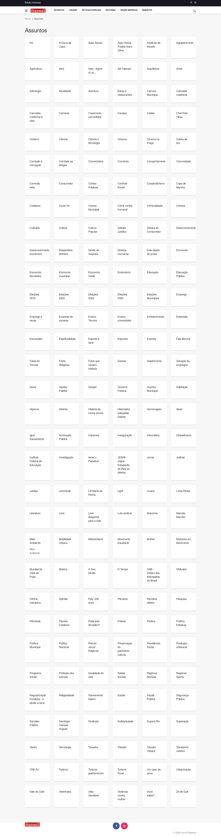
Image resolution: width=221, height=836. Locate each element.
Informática (153, 435)
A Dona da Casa (65, 44)
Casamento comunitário (94, 115)
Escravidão (36, 339)
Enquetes (147, 10)
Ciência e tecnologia (94, 141)
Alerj (61, 68)
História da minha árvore (95, 411)
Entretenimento (155, 316)
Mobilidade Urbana (65, 541)
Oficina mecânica (35, 600)
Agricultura (36, 68)
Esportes (123, 339)
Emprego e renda (36, 318)
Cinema (122, 139)
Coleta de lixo (181, 141)
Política (151, 621)
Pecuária (122, 599)
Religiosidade (66, 695)
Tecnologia (65, 747)
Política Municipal (35, 645)
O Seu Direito (92, 571)
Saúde (121, 695)
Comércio (123, 161)
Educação (152, 272)
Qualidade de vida (95, 675)
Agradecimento (184, 43)
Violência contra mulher (123, 795)
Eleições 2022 (93, 296)
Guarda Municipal (152, 389)
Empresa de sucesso (66, 318)
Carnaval (64, 113)
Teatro (33, 747)
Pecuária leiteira (152, 600)
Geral (33, 387)
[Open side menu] (26, 10)
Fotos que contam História (94, 364)
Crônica (180, 205)
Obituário (181, 569)
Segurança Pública (182, 697)
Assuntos (59, 10)
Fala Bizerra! (183, 339)
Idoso (179, 409)
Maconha (152, 513)
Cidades (73, 10)
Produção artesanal (181, 645)
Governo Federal (122, 389)
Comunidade (183, 161)
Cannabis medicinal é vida (36, 116)
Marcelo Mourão (180, 515)
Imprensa (93, 435)
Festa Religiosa (64, 363)
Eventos (151, 339)
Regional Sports (181, 675)
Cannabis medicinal (181, 93)
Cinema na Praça (153, 141)
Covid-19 (64, 205)
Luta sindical (125, 513)
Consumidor (66, 183)
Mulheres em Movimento (183, 541)
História (63, 409)
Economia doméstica (35, 274)
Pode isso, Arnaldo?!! (94, 623)
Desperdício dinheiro (66, 252)
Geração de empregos (183, 363)
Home (28, 18)
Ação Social (95, 43)
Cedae (151, 113)
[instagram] (195, 2)
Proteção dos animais (66, 675)
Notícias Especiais (91, 10)
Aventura (93, 91)
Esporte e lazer (93, 340)
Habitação (182, 387)
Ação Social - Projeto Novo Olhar (125, 46)
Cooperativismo (156, 183)
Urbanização (183, 769)
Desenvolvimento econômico (39, 252)
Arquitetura (153, 68)
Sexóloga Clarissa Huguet (64, 725)
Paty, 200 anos (93, 600)
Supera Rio (153, 721)
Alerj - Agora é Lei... (95, 70)
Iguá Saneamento (37, 437)
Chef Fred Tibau (181, 115)
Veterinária (65, 791)
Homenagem (154, 409)
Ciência (63, 139)
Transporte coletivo (182, 749)
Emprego (181, 294)
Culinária (35, 228)
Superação (182, 721)
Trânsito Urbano (151, 749)
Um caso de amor (154, 771)
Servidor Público (34, 723)
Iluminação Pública (65, 437)
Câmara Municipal (152, 93)
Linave (150, 491)
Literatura (35, 513)
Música (63, 569)
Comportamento (156, 161)
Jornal (150, 457)
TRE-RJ (34, 769)
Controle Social (122, 185)
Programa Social (35, 675)
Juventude (65, 491)
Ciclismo (34, 139)
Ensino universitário (124, 318)
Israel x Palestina (93, 459)
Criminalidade (155, 205)
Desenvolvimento (186, 228)
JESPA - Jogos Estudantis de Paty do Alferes (124, 464)
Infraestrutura (183, 435)
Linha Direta (183, 491)
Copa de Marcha (181, 185)
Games (122, 361)
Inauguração (125, 435)
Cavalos (122, 113)
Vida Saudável (93, 793)
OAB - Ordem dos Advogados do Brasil (153, 574)
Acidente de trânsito (153, 44)
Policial (122, 621)
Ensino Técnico (92, 318)
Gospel (92, 387)
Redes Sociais (122, 675)
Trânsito (122, 747)
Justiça (34, 491)
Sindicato (93, 721)
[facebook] (191, 2)
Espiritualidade (67, 339)
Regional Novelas (152, 675)
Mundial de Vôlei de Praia (36, 573)
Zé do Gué (182, 791)
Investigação (66, 457)
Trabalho (93, 747)
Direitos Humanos (123, 252)
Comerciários (95, 161)
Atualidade (65, 91)
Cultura (63, 228)
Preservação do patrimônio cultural (125, 649)
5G (31, 43)
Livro (61, 513)
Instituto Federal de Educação (36, 461)
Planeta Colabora (64, 623)
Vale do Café (37, 791)
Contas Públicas (93, 185)
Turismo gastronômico (96, 771)
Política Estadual (181, 623)
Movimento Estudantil (124, 541)
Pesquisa (181, 599)
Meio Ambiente (35, 541)
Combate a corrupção (36, 163)
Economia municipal (64, 274)
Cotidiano (35, 205)
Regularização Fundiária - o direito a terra (38, 699)
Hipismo (34, 409)
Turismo (63, 769)
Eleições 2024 (122, 296)
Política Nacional (64, 645)
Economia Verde (94, 274)
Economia (182, 250)
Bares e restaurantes (125, 93)
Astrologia (35, 91)
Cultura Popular (92, 229)
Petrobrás (35, 621)
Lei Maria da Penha (95, 492)
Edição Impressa (33, 2)
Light (120, 491)
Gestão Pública (63, 389)
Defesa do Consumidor (154, 229)
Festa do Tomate (35, 363)
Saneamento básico (95, 697)
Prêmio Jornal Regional (93, 647)
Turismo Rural (122, 771)
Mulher (151, 539)
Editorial (111, 10)
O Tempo (123, 569)
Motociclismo (95, 539)
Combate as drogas (66, 163)
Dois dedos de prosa (153, 252)
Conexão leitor (35, 185)
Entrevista (181, 316)
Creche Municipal (93, 207)
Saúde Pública (151, 697)
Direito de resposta (93, 252)
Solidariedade (125, 721)
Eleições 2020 (64, 296)
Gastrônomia (154, 361)
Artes (179, 68)
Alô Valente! (124, 68)
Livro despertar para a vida (94, 516)
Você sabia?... (152, 793)
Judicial (180, 457)
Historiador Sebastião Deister (124, 412)
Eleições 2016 (34, 296)
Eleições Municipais (153, 296)
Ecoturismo (124, 272)
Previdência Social (153, 645)
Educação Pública (182, 274)
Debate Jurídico (122, 229)
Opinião (63, 599)
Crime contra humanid (125, 207)
